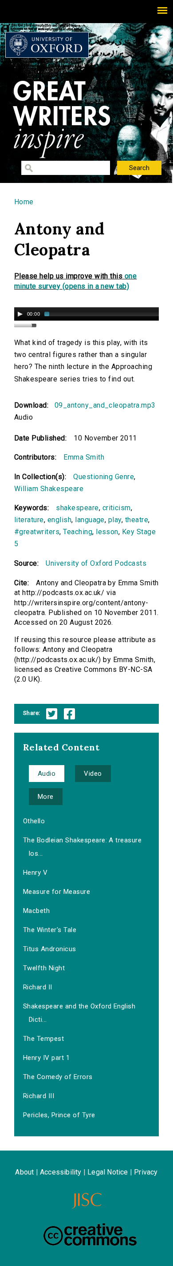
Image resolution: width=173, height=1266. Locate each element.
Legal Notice (107, 1172)
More (46, 797)
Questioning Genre (103, 476)
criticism (116, 508)
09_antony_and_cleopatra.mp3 (105, 405)
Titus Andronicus (49, 949)
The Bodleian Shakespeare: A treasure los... (82, 846)
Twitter (51, 713)
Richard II (37, 987)
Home (24, 202)
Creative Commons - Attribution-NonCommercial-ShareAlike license (90, 1234)
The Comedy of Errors (58, 1077)
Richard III (38, 1096)
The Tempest (43, 1039)
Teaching (77, 532)
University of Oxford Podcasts (96, 563)
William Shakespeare (48, 488)
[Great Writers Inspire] (47, 44)
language (90, 520)
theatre (136, 520)
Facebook (69, 713)
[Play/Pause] (20, 313)
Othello (34, 821)
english (59, 520)
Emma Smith (83, 457)
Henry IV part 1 (46, 1058)
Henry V (35, 873)
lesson (107, 532)
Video (93, 774)
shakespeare (77, 508)
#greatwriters (36, 532)
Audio (46, 774)
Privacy (145, 1172)
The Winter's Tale (49, 930)
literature (29, 520)
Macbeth (36, 911)
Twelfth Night (44, 968)
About (24, 1172)
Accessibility (61, 1172)
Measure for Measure (56, 892)
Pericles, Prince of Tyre (59, 1115)
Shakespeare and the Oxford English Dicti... (79, 1013)
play (115, 520)
